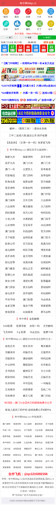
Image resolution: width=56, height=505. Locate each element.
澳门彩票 (28, 299)
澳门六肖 (28, 163)
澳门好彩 (10, 231)
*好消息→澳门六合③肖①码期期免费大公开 (28, 402)
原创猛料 (46, 287)
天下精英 (10, 237)
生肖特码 (10, 383)
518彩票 (8, 326)
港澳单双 (39, 436)
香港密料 (17, 436)
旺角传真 (10, 181)
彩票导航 (21, 326)
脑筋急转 (28, 364)
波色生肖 (10, 346)
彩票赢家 (46, 281)
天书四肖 (10, 371)
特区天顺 (28, 250)
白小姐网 (17, 442)
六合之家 (49, 455)
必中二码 (49, 461)
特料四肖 (39, 461)
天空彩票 (49, 449)
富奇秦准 (46, 169)
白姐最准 (28, 312)
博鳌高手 (28, 449)
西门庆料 (28, 175)
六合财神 (46, 200)
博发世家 (46, 250)
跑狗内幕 (49, 430)
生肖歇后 (46, 364)
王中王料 (28, 200)
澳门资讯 (39, 455)
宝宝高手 (28, 225)
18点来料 (46, 225)
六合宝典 (39, 430)
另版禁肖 (10, 358)
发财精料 (46, 188)
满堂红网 (28, 281)
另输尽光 (28, 377)
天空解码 (48, 326)
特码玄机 (46, 212)
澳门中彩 (46, 194)
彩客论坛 (17, 455)
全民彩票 (17, 449)
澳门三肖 (46, 163)
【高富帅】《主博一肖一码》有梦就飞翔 (28, 142)
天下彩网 (49, 424)
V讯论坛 (17, 430)
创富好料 (10, 194)
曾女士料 (10, 281)
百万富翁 (28, 243)
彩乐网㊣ (49, 467)
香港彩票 (17, 467)
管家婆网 (46, 305)
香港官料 (17, 424)
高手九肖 (10, 163)
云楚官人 (28, 169)
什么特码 (10, 364)
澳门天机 (46, 395)
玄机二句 (46, 389)
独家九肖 (10, 156)
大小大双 (46, 371)
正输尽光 (46, 377)
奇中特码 (6, 442)
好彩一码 (35, 326)
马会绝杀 (46, 299)
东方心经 (28, 212)
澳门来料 (10, 200)
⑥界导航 (6, 436)
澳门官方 (46, 237)
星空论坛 (28, 455)
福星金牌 (28, 181)
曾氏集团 (28, 274)
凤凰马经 (46, 243)
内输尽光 (28, 352)
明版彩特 (39, 467)
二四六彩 (6, 449)
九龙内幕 (28, 442)
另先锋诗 (10, 395)
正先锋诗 (10, 389)
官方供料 (46, 231)
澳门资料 (6, 424)
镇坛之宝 (28, 268)
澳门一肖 (10, 169)
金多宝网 (10, 305)
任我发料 (46, 262)
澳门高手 (46, 219)
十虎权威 (46, 256)
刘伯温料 (28, 231)
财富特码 (10, 377)
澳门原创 (10, 287)
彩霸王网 (49, 442)
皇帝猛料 (46, 175)
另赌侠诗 (10, 352)
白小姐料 (28, 424)
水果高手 (28, 194)
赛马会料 (46, 312)
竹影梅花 (10, 175)
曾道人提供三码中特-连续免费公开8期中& (28, 409)
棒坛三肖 (39, 449)
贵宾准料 (10, 188)
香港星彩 (6, 461)
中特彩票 (28, 436)
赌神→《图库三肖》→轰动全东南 (28, 128)
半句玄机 (28, 383)
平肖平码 (10, 299)
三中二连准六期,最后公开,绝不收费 (28, 135)
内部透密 (28, 389)
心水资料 (10, 225)
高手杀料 (46, 156)
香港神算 (28, 467)
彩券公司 (10, 243)
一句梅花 (46, 383)
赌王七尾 (28, 395)
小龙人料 (10, 219)
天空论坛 (49, 436)
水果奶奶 (28, 219)
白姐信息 (46, 274)
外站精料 (46, 293)
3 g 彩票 (21, 332)
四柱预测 (10, 212)
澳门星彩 (28, 461)
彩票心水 (10, 274)
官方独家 (46, 181)
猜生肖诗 (28, 346)
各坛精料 (10, 250)
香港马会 (39, 442)
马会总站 (35, 332)
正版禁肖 (46, 352)
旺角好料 (28, 188)
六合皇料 (10, 206)
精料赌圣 (46, 268)
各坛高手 (10, 293)
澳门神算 (17, 461)
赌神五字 (28, 371)
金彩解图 (34, 319)
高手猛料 (28, 293)
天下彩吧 (28, 430)
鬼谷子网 (28, 305)
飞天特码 (8, 332)
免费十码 (48, 332)
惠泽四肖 (39, 424)
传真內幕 (28, 262)
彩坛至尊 (10, 262)
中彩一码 (6, 430)
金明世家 (28, 237)
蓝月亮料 (28, 256)
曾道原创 (10, 312)
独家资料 (28, 156)
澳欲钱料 (28, 358)
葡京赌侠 (28, 206)
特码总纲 (46, 358)
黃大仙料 (28, 287)
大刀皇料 (46, 206)
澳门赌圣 (10, 268)
